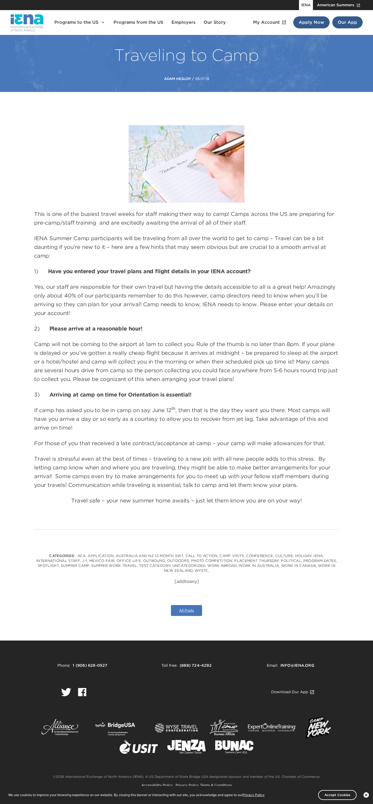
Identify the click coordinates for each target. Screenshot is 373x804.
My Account (266, 22)
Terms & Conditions (216, 785)
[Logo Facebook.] (82, 692)
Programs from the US (138, 22)
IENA (306, 5)
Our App (347, 22)
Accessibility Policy (157, 785)
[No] (366, 795)
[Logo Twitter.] (66, 692)
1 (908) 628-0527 (90, 665)
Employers (183, 22)
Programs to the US (76, 22)
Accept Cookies (337, 795)
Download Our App (289, 692)
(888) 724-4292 (196, 665)
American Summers (335, 5)
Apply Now (311, 22)
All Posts (186, 610)
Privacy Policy (187, 785)
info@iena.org (297, 665)
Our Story (215, 22)
